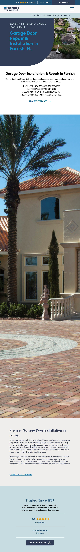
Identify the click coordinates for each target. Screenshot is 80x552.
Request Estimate (38, 101)
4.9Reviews (26, 2)
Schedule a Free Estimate (21, 475)
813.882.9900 (45, 2)
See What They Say (37, 543)
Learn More (47, 15)
